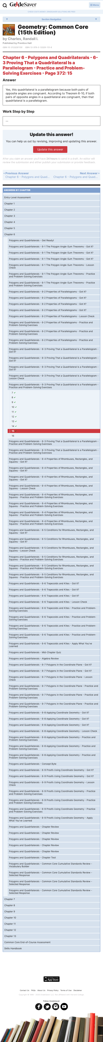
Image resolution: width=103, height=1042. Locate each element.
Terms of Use (66, 990)
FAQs (33, 990)
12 (13, 416)
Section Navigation (51, 19)
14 (13, 426)
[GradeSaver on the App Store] (52, 979)
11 (13, 412)
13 (13, 421)
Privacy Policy (52, 990)
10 (13, 407)
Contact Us (24, 990)
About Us (41, 990)
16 (13, 435)
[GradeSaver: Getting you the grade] (23, 5)
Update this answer (50, 149)
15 (13, 431)
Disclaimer (77, 990)
